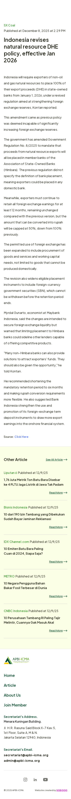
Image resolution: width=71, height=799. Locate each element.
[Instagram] (25, 779)
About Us (12, 695)
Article (10, 685)
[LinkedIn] (35, 779)
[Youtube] (45, 780)
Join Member (15, 705)
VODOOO (61, 790)
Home (9, 675)
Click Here (22, 436)
